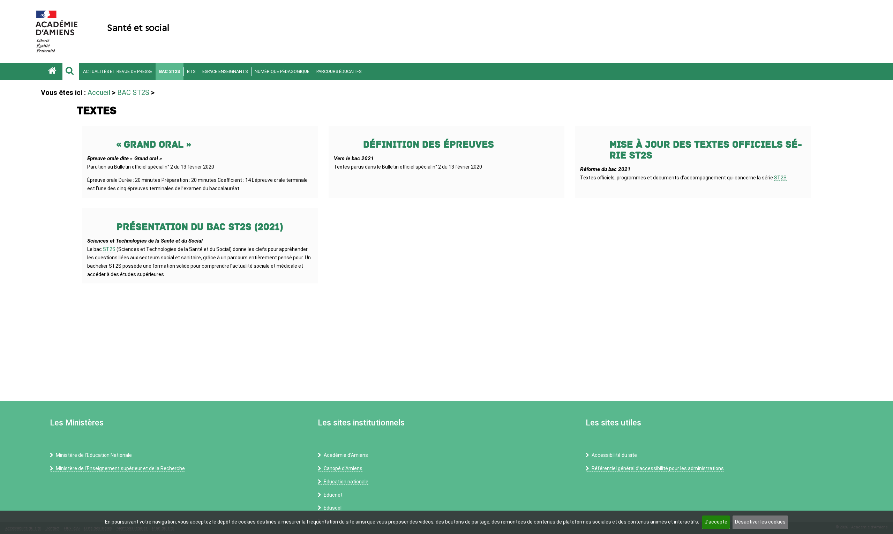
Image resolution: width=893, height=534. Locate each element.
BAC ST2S (169, 71)
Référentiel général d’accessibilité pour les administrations (658, 468)
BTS (191, 71)
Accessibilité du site (614, 455)
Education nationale (346, 481)
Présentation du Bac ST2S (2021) (200, 227)
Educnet (333, 495)
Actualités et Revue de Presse (117, 71)
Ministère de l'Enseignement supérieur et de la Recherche (120, 468)
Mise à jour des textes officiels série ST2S (705, 150)
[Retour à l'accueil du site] (53, 71)
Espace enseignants (225, 71)
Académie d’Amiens (346, 455)
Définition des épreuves (428, 145)
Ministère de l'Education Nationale (94, 455)
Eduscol (333, 508)
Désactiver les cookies (760, 522)
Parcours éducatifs (338, 71)
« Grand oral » (154, 145)
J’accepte (716, 522)
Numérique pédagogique (282, 71)
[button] (71, 71)
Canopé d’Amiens (343, 468)
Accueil (99, 92)
